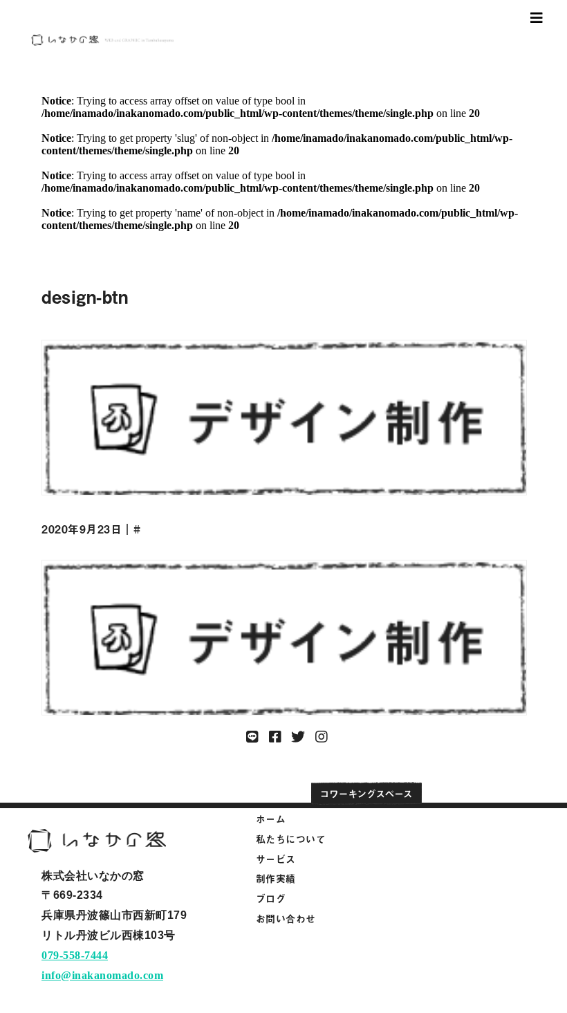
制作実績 (276, 878)
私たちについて (291, 839)
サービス (276, 859)
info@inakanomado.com (102, 975)
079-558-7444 (74, 955)
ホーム (271, 819)
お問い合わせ (286, 918)
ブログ (271, 898)
